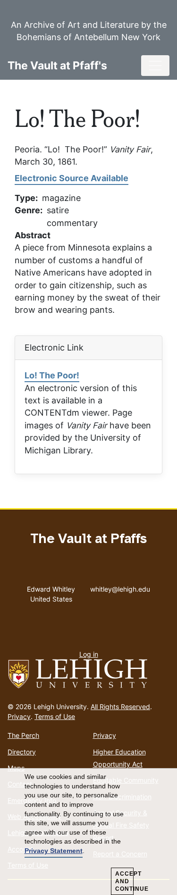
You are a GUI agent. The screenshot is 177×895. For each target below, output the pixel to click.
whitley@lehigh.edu (120, 587)
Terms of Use (54, 716)
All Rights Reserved (120, 706)
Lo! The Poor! (52, 375)
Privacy (19, 716)
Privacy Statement (54, 850)
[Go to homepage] (88, 674)
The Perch (23, 735)
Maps (16, 767)
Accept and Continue (124, 881)
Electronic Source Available (71, 178)
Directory (22, 751)
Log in (88, 654)
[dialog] (88, 832)
